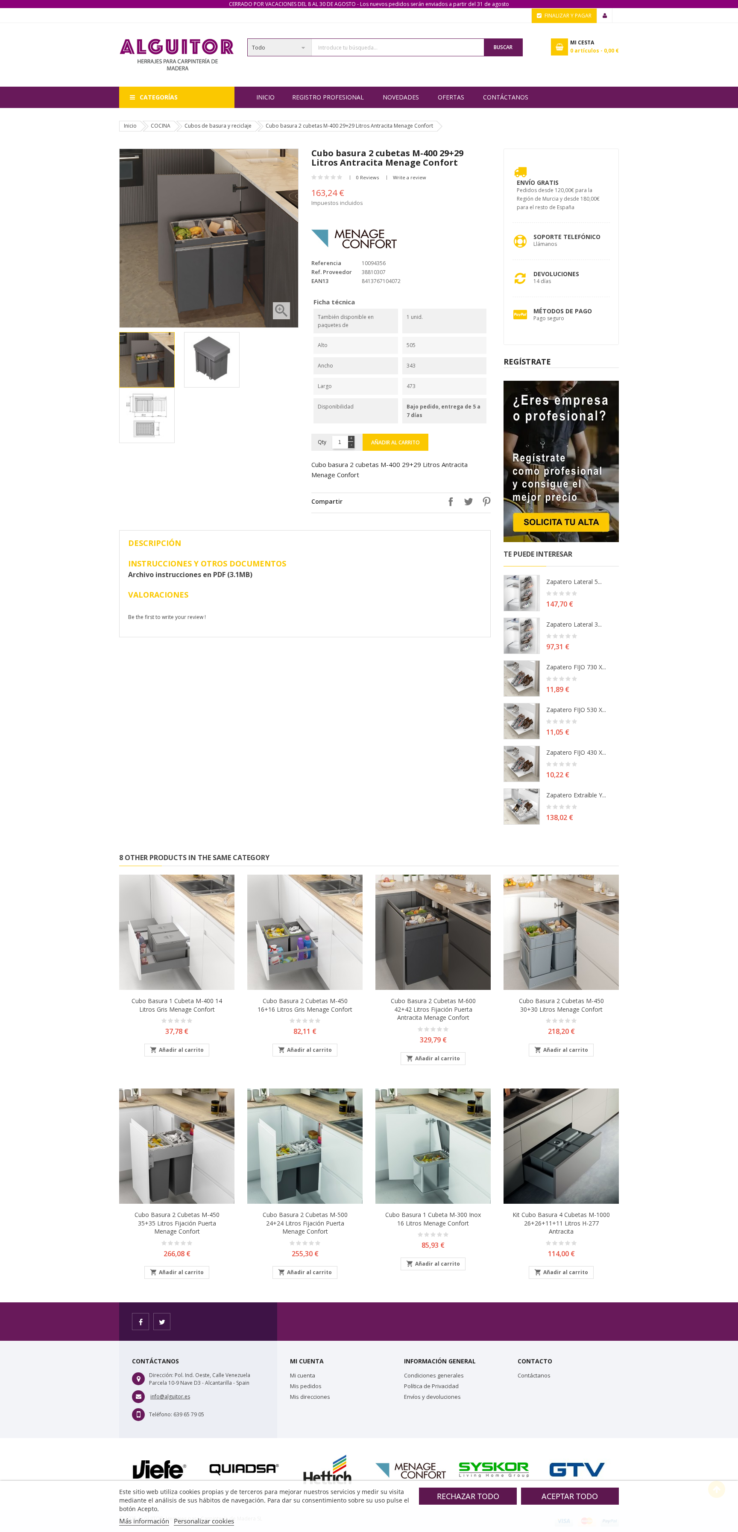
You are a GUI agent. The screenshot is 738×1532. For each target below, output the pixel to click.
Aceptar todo (570, 1496)
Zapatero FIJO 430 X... (576, 752)
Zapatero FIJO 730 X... (576, 667)
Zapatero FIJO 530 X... (576, 710)
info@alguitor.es (170, 1396)
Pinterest (484, 501)
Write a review (409, 177)
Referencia (326, 263)
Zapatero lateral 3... (574, 624)
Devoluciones (556, 274)
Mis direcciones (310, 1397)
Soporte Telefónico (566, 237)
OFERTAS (451, 97)
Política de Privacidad (431, 1386)
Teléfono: (160, 1414)
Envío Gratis (538, 182)
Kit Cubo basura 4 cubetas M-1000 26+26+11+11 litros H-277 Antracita (561, 1223)
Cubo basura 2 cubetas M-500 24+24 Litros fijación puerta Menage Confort (305, 1223)
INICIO (265, 97)
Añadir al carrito (395, 442)
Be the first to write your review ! (167, 617)
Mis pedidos (306, 1386)
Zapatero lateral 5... (574, 582)
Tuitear (466, 501)
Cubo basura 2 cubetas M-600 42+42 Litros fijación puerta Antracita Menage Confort (433, 1009)
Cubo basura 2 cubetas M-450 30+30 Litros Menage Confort (561, 1005)
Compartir (448, 501)
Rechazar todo (468, 1496)
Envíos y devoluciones (432, 1397)
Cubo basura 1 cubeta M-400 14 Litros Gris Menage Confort (177, 1005)
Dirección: (161, 1375)
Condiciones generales (434, 1375)
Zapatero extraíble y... (576, 795)
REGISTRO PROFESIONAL (328, 97)
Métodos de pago (562, 311)
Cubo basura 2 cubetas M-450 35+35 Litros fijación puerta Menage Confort (177, 1223)
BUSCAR (503, 47)
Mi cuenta (302, 1375)
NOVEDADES (401, 97)
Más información (144, 1521)
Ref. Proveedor (331, 272)
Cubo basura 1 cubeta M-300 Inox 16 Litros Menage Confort (433, 1219)
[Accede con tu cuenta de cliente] (604, 16)
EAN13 (319, 281)
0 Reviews (367, 177)
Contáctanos (505, 97)
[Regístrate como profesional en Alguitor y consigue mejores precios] (561, 460)
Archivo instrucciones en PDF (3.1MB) (190, 574)
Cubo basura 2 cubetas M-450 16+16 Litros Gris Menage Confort (305, 1005)
